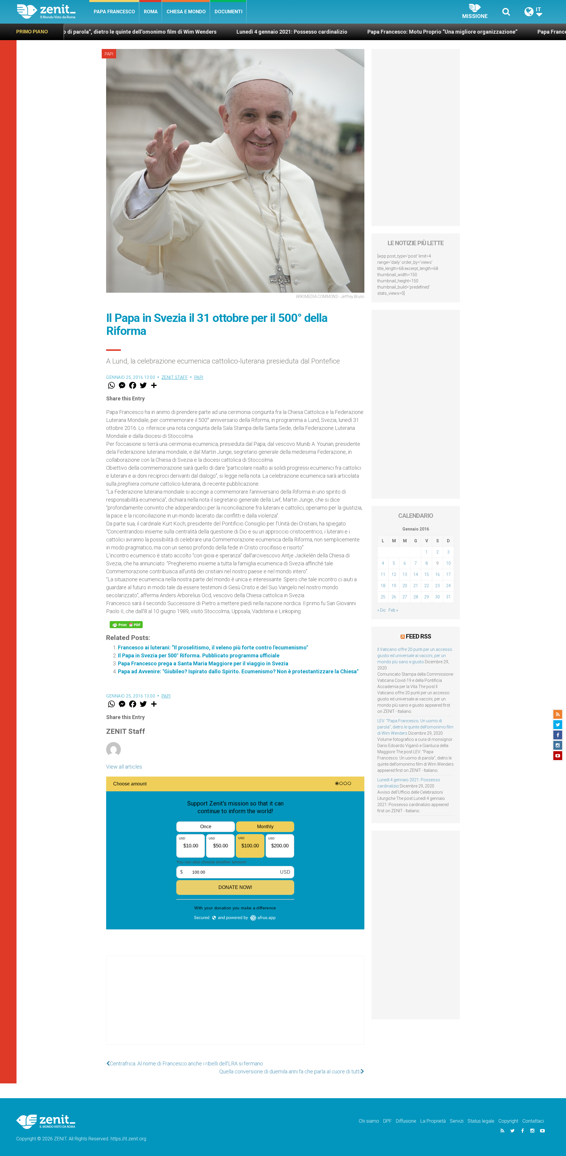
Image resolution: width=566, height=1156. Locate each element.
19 (393, 585)
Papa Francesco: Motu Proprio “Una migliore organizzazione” (382, 32)
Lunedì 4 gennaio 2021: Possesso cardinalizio (232, 32)
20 (404, 585)
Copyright (508, 1121)
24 (448, 585)
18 (383, 585)
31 (448, 597)
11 (383, 574)
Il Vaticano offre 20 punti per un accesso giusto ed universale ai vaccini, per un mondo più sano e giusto (414, 655)
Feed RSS (418, 636)
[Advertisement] (235, 1006)
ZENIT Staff (175, 377)
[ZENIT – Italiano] (53, 11)
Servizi (456, 1121)
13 (404, 574)
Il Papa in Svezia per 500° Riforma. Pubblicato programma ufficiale (198, 655)
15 (426, 574)
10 (448, 563)
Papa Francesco (114, 11)
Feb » (393, 610)
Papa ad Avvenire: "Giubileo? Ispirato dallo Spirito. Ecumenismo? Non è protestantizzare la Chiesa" (238, 671)
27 (404, 597)
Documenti (228, 11)
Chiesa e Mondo (186, 11)
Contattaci (533, 1121)
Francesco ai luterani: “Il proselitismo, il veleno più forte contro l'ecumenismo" (213, 647)
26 (393, 597)
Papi (109, 54)
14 (415, 574)
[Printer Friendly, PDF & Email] (126, 624)
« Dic (381, 610)
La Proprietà (433, 1121)
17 (448, 574)
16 (437, 574)
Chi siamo (369, 1121)
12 (393, 574)
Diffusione (406, 1121)
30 (437, 597)
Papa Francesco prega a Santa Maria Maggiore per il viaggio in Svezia (203, 663)
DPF (387, 1121)
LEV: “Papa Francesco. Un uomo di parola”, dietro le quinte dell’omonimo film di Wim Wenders (415, 727)
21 (415, 585)
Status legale (481, 1121)
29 (426, 597)
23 (437, 585)
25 (383, 597)
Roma (151, 11)
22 (426, 585)
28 (415, 597)
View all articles (124, 767)
